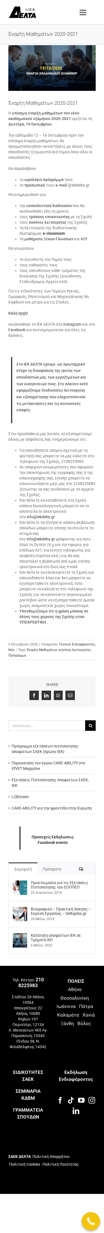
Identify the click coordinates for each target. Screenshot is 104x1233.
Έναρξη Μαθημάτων (42, 650)
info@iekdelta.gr (41, 517)
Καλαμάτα (68, 1015)
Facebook (16, 330)
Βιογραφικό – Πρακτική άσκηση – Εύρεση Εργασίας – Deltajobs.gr (61, 911)
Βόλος (84, 1023)
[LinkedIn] (76, 1110)
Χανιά (88, 1015)
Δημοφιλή (23, 869)
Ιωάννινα (66, 1006)
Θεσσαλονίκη (74, 998)
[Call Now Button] (91, 1221)
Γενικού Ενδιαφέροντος (77, 644)
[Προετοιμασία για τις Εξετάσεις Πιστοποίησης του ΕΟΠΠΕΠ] (20, 883)
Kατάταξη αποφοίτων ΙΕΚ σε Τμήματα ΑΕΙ (56, 937)
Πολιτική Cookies (24, 1164)
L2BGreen (20, 797)
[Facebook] (60, 1100)
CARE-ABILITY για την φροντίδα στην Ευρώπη (52, 808)
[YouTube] (81, 1100)
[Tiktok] (70, 1100)
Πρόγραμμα (17, 655)
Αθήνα (75, 989)
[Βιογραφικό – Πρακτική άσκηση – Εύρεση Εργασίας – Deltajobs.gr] (20, 909)
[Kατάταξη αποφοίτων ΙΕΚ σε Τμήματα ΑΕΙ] (20, 936)
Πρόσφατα (52, 869)
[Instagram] (91, 1100)
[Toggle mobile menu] (83, 12)
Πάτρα (86, 1006)
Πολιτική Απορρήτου (51, 1156)
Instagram (72, 324)
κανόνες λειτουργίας (75, 650)
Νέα (11, 650)
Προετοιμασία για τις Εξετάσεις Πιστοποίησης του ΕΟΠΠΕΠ (59, 884)
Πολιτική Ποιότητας (60, 1164)
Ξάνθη (67, 1023)
